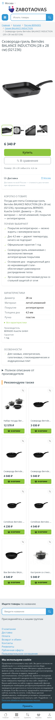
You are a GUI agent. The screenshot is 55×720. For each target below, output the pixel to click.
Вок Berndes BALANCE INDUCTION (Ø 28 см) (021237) (14, 572)
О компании (9, 629)
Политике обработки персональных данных (21, 700)
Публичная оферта (12, 650)
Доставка (7, 632)
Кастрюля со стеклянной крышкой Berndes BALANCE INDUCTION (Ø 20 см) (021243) (41, 572)
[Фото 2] (18, 130)
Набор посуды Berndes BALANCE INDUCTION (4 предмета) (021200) (14, 420)
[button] (5, 17)
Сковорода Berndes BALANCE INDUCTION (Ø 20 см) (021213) (41, 420)
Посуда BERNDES (32, 25)
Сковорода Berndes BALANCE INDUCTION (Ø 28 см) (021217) (14, 471)
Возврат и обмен (11, 639)
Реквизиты (8, 646)
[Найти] (49, 17)
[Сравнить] (23, 390)
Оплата (6, 636)
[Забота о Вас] (27, 9)
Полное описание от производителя (18, 372)
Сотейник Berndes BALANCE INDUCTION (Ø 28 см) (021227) (41, 522)
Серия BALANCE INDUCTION (19, 28)
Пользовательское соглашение (20, 653)
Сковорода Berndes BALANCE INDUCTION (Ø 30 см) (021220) (41, 471)
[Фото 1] (7, 130)
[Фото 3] (30, 130)
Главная (6, 25)
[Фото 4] (42, 130)
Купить (28, 152)
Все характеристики (16, 322)
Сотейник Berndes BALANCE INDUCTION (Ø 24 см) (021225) (14, 522)
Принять (28, 706)
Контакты (7, 643)
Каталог (17, 25)
